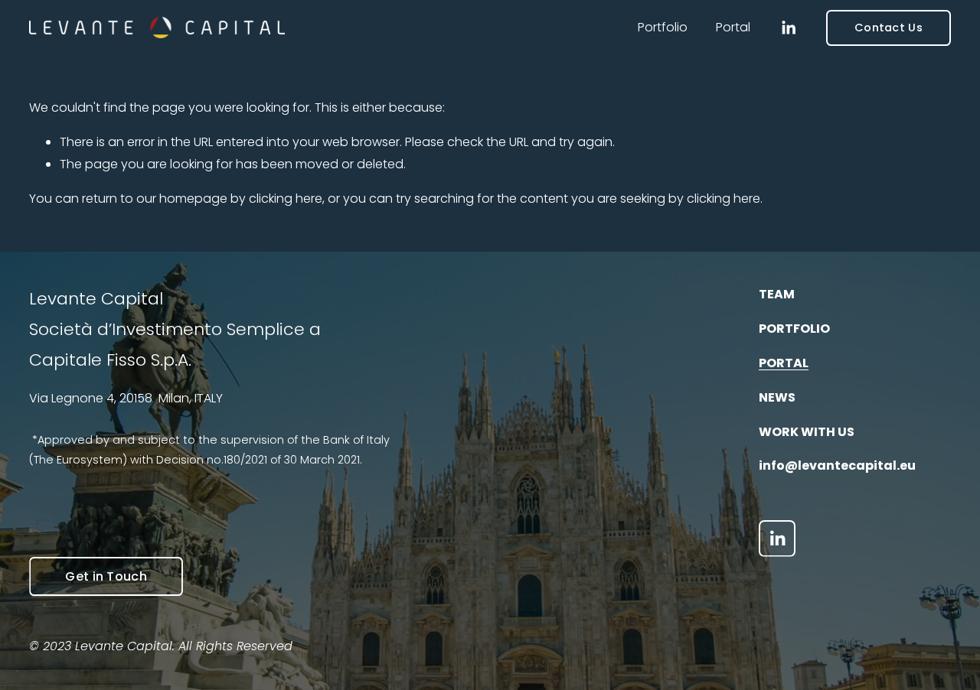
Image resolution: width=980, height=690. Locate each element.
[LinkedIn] (788, 27)
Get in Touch (106, 576)
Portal (733, 27)
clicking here (285, 198)
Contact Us (888, 27)
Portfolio (663, 27)
